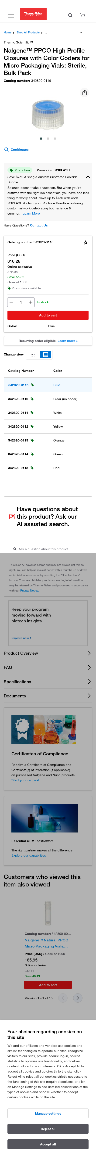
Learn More (31, 213)
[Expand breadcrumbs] (81, 32)
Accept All (48, 1144)
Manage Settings (48, 1113)
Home (7, 32)
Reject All (48, 1129)
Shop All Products (28, 32)
